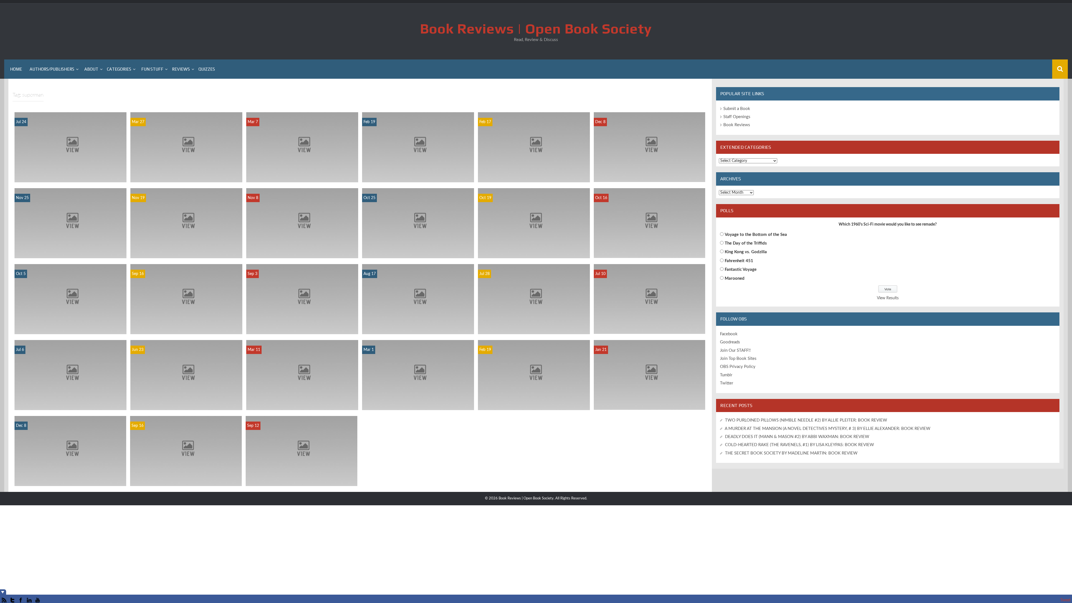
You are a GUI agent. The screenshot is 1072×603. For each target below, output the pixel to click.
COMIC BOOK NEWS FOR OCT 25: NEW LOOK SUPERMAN (418, 251)
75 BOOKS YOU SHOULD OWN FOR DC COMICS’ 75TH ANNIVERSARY (418, 402)
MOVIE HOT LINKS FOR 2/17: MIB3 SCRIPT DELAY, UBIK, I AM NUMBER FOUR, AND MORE (534, 172)
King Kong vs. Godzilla (746, 252)
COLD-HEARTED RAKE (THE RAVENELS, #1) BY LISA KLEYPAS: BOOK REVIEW (799, 445)
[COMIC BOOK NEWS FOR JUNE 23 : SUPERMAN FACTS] (186, 375)
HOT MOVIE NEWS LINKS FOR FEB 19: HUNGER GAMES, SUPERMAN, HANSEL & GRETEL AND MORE (418, 172)
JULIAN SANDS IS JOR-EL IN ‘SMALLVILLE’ (301, 478)
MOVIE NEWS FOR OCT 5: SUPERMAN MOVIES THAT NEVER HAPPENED (70, 326)
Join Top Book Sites (738, 358)
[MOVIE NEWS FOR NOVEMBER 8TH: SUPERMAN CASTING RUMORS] (302, 223)
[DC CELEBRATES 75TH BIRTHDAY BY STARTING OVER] (70, 451)
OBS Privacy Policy (737, 367)
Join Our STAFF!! (735, 350)
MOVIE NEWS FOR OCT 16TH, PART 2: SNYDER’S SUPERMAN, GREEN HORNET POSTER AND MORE (649, 247)
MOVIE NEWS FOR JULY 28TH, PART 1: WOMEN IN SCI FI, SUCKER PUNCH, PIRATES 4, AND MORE (534, 324)
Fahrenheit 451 (739, 261)
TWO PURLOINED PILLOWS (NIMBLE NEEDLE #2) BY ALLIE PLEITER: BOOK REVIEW (806, 420)
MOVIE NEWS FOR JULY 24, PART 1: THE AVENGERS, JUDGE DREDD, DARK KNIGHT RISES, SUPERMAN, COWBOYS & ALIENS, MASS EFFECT (70, 169)
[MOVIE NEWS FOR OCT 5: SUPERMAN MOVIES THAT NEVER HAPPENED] (70, 299)
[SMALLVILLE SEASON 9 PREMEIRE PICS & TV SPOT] (186, 451)
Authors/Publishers (52, 69)
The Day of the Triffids (746, 243)
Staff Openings (736, 117)
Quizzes (206, 69)
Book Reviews (736, 125)
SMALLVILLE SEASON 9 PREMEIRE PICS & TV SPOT (186, 478)
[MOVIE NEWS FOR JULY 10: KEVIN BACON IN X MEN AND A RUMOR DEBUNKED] (649, 299)
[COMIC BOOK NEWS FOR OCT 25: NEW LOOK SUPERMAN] (418, 223)
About (91, 69)
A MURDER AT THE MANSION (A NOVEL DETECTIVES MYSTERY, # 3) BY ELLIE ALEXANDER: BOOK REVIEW (827, 429)
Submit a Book (736, 109)
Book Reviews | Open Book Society (536, 28)
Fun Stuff (152, 69)
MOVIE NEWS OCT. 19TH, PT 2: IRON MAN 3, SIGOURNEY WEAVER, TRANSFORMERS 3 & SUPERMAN (534, 248)
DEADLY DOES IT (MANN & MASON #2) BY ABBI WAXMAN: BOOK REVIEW (797, 437)
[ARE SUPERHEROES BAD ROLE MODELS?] (418, 299)
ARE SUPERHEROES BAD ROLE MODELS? (418, 329)
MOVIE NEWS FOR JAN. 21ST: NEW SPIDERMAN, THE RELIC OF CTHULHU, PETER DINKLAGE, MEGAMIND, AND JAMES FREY (649, 397)
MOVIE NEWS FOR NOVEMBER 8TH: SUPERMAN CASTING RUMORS (302, 251)
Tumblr (726, 375)
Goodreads (730, 342)
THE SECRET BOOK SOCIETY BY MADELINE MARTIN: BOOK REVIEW (792, 453)
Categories (119, 69)
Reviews (181, 69)
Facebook (729, 334)
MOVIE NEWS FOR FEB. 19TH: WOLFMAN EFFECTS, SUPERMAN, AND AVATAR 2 (534, 402)
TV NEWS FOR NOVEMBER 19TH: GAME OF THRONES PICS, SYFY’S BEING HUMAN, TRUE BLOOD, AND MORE (186, 248)
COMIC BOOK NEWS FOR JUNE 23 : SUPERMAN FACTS (186, 402)
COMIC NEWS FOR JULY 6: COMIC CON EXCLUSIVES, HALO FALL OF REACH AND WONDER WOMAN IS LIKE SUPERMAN (70, 400)
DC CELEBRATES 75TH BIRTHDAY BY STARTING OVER (70, 478)
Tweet (1065, 600)
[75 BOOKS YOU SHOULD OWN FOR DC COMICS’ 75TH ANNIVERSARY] (418, 375)
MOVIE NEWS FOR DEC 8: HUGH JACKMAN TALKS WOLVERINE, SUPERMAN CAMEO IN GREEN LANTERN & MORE (649, 169)
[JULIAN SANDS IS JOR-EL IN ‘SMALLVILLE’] (301, 451)
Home (16, 69)
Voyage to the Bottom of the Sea (756, 235)
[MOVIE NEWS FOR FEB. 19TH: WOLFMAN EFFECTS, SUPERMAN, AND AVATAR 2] (534, 375)
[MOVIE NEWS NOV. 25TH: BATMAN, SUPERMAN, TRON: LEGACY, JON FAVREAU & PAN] (70, 223)
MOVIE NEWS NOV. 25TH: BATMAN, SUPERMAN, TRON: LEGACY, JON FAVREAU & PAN (70, 248)
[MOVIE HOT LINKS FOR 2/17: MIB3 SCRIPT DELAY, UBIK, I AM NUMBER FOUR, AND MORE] (534, 147)
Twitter (726, 383)
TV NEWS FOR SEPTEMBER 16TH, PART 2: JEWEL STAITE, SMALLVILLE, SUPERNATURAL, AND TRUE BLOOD (186, 324)
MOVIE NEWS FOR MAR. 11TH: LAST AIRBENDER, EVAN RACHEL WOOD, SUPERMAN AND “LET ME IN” (302, 400)
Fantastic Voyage (741, 269)
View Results (888, 298)
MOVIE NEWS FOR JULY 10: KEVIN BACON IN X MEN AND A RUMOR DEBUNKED (649, 323)
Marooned (735, 278)
